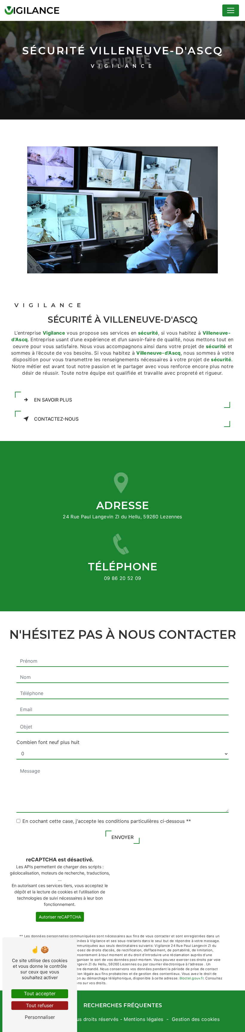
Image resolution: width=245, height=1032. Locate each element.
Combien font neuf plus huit (47, 742)
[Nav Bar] (230, 10)
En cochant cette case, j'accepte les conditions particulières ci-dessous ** (106, 821)
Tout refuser (39, 1005)
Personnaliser (40, 1017)
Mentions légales (143, 1019)
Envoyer (122, 837)
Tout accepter (40, 993)
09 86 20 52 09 (122, 578)
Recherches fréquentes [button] (122, 1005)
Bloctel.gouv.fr (191, 978)
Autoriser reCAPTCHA (60, 916)
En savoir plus (53, 400)
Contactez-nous (56, 419)
